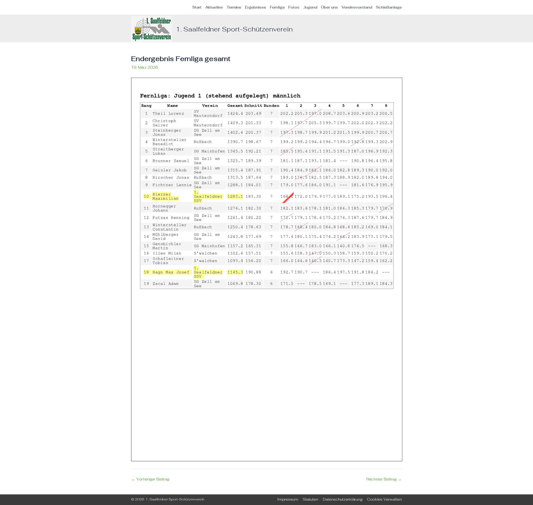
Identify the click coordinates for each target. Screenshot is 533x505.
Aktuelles (214, 7)
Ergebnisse (255, 7)
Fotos (293, 7)
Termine (234, 7)
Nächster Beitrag (383, 479)
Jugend (310, 7)
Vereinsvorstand (357, 7)
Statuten (310, 499)
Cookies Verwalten (384, 499)
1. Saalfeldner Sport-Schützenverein (234, 29)
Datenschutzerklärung (342, 499)
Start (197, 7)
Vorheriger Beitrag (150, 479)
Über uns (329, 7)
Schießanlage (389, 7)
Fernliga (277, 7)
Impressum (287, 499)
